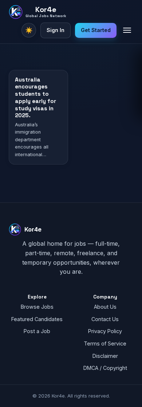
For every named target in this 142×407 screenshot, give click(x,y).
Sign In (55, 30)
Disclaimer (105, 356)
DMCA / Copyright (105, 368)
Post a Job (37, 331)
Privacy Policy (105, 331)
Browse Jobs (37, 307)
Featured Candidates (37, 319)
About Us (105, 307)
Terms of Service (105, 343)
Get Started (96, 30)
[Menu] (127, 30)
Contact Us (105, 319)
